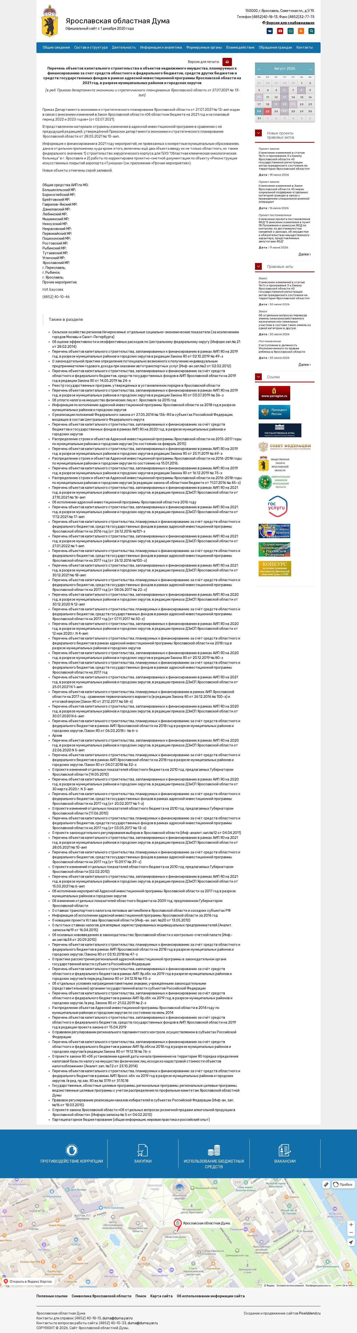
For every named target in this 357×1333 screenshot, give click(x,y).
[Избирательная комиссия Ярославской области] (285, 482)
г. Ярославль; (53, 277)
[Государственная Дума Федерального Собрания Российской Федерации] (285, 430)
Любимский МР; (54, 214)
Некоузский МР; (55, 224)
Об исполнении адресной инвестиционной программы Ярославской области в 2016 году (124, 502)
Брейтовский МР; (56, 200)
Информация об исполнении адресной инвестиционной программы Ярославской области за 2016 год (135, 915)
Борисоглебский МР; (58, 195)
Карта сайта (161, 1296)
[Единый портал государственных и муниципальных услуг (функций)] (285, 507)
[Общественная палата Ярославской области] (285, 463)
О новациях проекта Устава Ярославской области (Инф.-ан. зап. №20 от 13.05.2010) (121, 920)
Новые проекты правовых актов (280, 135)
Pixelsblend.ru (310, 1313)
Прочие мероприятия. (59, 282)
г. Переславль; (54, 268)
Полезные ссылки (52, 1296)
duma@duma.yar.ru (117, 1318)
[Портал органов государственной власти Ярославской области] (285, 393)
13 (284, 97)
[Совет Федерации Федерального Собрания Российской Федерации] (285, 446)
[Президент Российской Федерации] (285, 412)
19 (276, 104)
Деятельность (124, 47)
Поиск (141, 1296)
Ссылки (273, 377)
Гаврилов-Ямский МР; (59, 204)
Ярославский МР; (56, 263)
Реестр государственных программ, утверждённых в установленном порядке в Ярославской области (136, 386)
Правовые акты (280, 266)
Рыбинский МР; (54, 248)
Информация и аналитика (161, 47)
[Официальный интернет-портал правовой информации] (285, 531)
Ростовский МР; (55, 243)
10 (259, 97)
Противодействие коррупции (72, 1161)
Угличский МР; (53, 258)
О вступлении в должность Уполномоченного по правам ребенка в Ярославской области (282, 348)
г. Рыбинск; (51, 273)
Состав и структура (91, 47)
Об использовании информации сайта (211, 1296)
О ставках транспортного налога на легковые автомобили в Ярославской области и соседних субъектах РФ (141, 911)
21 (293, 104)
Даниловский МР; (56, 209)
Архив (57, 736)
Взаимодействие (240, 47)
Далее (304, 254)
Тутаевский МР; (55, 253)
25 (267, 111)
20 (284, 104)
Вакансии (285, 1161)
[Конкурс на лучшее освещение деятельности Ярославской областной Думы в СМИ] (285, 568)
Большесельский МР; (59, 190)
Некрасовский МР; (57, 229)
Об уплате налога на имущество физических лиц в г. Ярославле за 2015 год (114, 400)
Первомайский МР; (57, 234)
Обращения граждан (275, 47)
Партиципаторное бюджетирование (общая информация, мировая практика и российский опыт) (131, 1120)
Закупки (143, 1161)
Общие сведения (56, 47)
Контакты (305, 47)
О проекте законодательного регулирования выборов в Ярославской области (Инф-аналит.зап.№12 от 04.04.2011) (146, 833)
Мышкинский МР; (55, 219)
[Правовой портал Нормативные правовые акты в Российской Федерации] (285, 549)
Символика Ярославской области (101, 1296)
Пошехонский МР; (56, 239)
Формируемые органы (204, 47)
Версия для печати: (205, 62)
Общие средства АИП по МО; (65, 185)
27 (284, 111)
